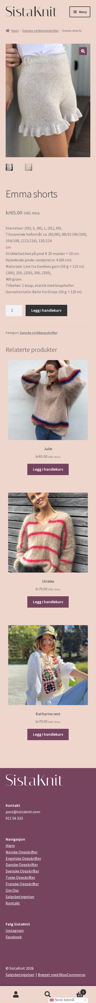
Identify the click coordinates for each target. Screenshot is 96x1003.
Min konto (16, 994)
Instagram (15, 930)
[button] (83, 51)
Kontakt (13, 903)
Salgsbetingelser (20, 896)
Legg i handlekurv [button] (48, 469)
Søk (48, 994)
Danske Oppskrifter (22, 864)
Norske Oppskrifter (22, 851)
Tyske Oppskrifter (20, 877)
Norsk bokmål (64, 1000)
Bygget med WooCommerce (61, 974)
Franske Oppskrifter (22, 883)
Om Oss (12, 890)
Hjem (15, 30)
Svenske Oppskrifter (22, 870)
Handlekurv (74, 990)
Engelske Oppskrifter (23, 858)
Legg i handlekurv (46, 310)
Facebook (14, 936)
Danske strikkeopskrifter (40, 30)
